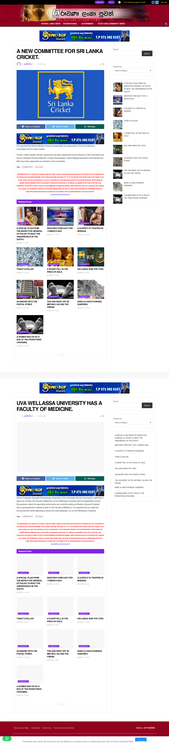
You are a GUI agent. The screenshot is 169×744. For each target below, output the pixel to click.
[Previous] (58, 354)
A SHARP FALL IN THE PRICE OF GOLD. (57, 270)
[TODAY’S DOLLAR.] (117, 124)
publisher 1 (28, 64)
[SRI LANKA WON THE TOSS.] (117, 149)
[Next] (62, 354)
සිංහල (111, 2)
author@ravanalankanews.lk (60, 194)
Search (116, 49)
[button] (6, 738)
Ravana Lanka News (50, 23)
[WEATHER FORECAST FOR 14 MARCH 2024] (117, 99)
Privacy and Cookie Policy (123, 741)
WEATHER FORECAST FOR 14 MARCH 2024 (60, 229)
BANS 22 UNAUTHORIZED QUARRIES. (89, 303)
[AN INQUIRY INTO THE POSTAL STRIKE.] (117, 162)
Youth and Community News (111, 23)
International (70, 23)
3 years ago (41, 64)
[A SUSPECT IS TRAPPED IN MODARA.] (117, 112)
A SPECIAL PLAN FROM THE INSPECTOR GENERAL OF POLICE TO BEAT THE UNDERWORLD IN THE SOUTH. (29, 234)
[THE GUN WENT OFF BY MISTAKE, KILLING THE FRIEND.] (117, 174)
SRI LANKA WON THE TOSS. (90, 269)
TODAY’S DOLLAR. (25, 269)
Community (23, 223)
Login (165, 2)
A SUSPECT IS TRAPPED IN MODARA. (90, 229)
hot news (39, 167)
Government (87, 23)
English (100, 2)
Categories (117, 66)
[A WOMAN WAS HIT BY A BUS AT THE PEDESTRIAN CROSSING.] (117, 199)
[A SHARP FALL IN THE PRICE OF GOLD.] (117, 137)
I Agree (141, 741)
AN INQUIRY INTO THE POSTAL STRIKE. (27, 303)
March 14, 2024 (23, 243)
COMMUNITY (27, 167)
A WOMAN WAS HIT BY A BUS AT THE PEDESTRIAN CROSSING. (29, 339)
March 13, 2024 (84, 234)
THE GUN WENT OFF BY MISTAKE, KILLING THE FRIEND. (58, 304)
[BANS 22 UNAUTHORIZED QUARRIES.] (117, 186)
